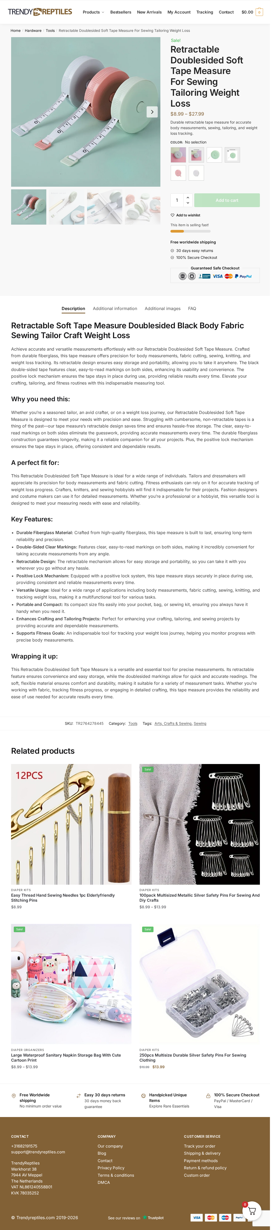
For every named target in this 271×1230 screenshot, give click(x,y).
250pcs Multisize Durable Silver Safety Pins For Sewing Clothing (192, 1058)
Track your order (199, 1146)
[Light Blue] (178, 155)
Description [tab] (73, 308)
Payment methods (201, 1160)
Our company (110, 1146)
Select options (71, 917)
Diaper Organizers (27, 1050)
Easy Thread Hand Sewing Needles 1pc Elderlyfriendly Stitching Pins (63, 898)
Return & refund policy (205, 1167)
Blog (102, 1153)
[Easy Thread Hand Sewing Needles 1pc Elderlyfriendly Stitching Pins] (71, 824)
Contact (105, 1160)
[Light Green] (214, 155)
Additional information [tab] (115, 308)
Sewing (200, 723)
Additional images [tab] (162, 308)
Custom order (197, 1175)
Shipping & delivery (202, 1153)
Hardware (33, 30)
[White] (196, 173)
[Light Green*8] (232, 155)
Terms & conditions (116, 1175)
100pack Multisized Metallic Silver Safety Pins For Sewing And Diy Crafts (199, 898)
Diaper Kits (21, 890)
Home (16, 30)
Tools (50, 30)
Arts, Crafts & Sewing (173, 723)
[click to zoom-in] (85, 112)
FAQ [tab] (192, 308)
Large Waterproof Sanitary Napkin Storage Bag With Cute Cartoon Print (66, 1058)
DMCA (104, 1182)
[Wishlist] (124, 772)
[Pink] (178, 173)
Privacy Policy (111, 1167)
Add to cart (227, 200)
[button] (152, 111)
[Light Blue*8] (196, 155)
